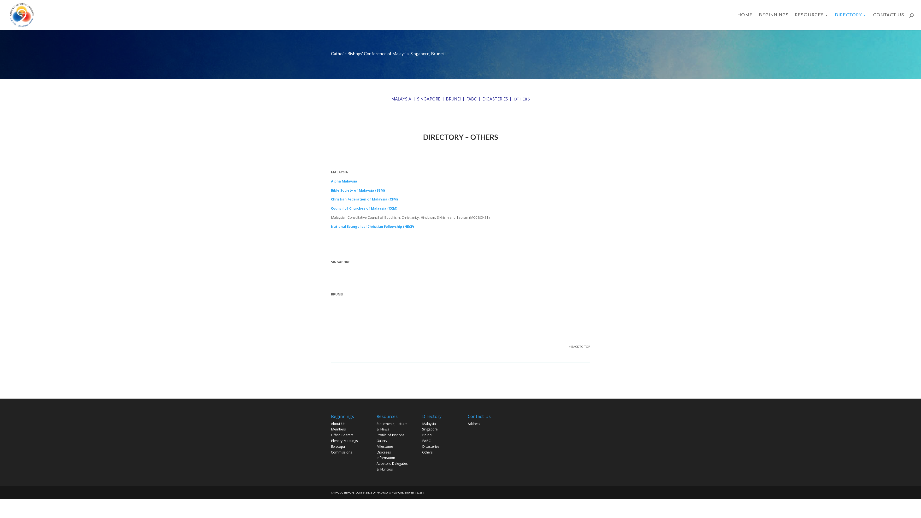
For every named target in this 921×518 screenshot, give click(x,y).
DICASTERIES (495, 98)
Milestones (385, 446)
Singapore (430, 429)
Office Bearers (342, 435)
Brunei (427, 435)
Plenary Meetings (344, 440)
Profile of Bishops (390, 435)
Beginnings (774, 15)
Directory (848, 15)
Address (474, 423)
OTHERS (522, 98)
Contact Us (888, 15)
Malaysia (429, 423)
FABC (471, 98)
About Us (338, 423)
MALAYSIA (401, 98)
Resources (809, 15)
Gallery (382, 440)
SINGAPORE (428, 98)
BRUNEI (453, 98)
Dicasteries (430, 446)
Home (745, 15)
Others (427, 452)
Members (338, 429)
